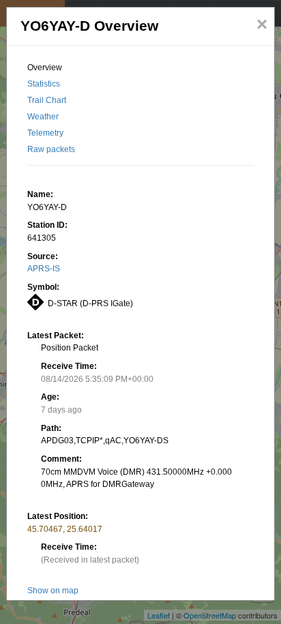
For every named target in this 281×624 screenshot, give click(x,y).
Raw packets (51, 149)
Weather (43, 116)
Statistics (43, 84)
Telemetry (45, 133)
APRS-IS (43, 268)
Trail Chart (46, 100)
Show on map (52, 590)
